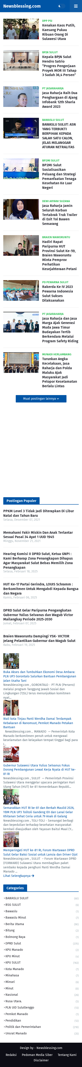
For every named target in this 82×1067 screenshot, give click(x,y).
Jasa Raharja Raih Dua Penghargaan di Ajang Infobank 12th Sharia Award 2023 (59, 99)
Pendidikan (42, 1020)
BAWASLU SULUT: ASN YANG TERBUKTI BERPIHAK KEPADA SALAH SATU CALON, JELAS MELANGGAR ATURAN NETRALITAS (59, 135)
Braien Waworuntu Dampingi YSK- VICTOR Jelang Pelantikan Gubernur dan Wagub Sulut (39, 638)
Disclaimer (41, 1060)
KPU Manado (42, 950)
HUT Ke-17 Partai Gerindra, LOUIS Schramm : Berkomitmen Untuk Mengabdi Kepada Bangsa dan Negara (41, 588)
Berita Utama (42, 924)
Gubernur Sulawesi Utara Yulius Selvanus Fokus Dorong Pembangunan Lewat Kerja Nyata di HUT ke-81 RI (39, 770)
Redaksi (11, 1055)
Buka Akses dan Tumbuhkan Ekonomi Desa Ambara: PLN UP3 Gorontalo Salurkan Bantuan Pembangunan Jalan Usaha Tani (39, 676)
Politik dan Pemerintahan (42, 1027)
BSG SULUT (42, 905)
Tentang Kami (67, 1055)
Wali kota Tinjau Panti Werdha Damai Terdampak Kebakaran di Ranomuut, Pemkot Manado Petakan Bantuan (38, 723)
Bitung (42, 930)
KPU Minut (42, 956)
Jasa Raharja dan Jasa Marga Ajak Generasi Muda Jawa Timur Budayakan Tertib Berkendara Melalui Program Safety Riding (60, 329)
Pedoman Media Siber (37, 1055)
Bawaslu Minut (42, 917)
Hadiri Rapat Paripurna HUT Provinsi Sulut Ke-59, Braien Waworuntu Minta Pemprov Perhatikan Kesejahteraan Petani (59, 255)
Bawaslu (42, 911)
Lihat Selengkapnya (17, 876)
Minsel (42, 982)
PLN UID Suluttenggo (42, 1007)
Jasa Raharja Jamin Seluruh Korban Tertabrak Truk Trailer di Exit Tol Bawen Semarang (59, 215)
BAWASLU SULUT (42, 898)
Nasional (42, 995)
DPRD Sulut (42, 943)
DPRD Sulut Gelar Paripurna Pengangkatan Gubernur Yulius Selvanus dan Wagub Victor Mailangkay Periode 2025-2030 (38, 615)
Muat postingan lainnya (40, 399)
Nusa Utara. (42, 1001)
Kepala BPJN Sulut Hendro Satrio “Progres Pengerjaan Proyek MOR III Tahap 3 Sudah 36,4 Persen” (59, 66)
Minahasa (42, 975)
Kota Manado (42, 969)
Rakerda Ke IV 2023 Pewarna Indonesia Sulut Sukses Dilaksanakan (57, 293)
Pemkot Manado (42, 1014)
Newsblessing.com (22, 6)
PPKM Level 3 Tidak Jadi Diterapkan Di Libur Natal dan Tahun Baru (38, 513)
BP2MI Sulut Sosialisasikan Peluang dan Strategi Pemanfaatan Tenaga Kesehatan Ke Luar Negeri (59, 176)
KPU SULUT (42, 962)
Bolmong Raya (42, 937)
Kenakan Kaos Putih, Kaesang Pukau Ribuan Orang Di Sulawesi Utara (58, 32)
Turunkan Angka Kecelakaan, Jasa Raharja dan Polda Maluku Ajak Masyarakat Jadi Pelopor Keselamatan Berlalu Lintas (59, 372)
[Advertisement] (41, 450)
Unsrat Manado (42, 1033)
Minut (42, 988)
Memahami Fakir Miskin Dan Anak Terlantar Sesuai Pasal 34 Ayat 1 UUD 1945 (38, 534)
